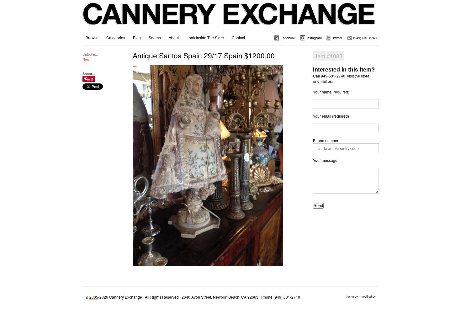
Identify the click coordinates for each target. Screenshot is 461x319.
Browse (92, 37)
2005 (93, 297)
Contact (238, 37)
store (365, 75)
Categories (115, 37)
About (174, 37)
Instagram (314, 37)
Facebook (288, 37)
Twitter (337, 37)
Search (155, 37)
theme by (352, 296)
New (85, 58)
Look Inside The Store (205, 37)
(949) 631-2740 (365, 37)
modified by (368, 296)
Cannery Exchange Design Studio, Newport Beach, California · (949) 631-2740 (229, 19)
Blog (137, 37)
